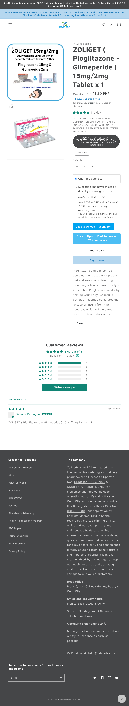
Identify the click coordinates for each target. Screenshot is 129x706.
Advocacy (14, 490)
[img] (16, 409)
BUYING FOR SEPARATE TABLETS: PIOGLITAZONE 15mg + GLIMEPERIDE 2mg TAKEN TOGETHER (96, 141)
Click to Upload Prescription (93, 226)
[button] (10, 24)
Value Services (17, 482)
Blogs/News (15, 497)
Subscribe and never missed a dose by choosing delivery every (97, 192)
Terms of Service (18, 535)
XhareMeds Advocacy (21, 513)
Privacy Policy (16, 551)
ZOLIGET (82, 152)
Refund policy (16, 543)
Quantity (77, 160)
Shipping (92, 103)
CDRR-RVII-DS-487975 (89, 482)
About (11, 475)
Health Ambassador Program (25, 520)
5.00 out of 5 (73, 351)
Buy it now (97, 260)
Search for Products (20, 467)
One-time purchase (90, 178)
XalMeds (59, 699)
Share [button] (80, 323)
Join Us (12, 505)
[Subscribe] (60, 677)
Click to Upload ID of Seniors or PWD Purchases (97, 238)
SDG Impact (15, 528)
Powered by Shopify (72, 699)
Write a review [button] (64, 387)
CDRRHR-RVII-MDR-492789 (86, 486)
